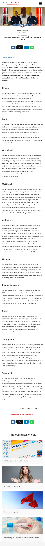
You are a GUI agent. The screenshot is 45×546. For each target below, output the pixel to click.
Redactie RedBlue (22, 30)
